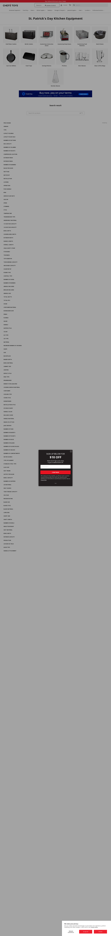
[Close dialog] (71, 451)
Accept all (85, 931)
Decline (100, 931)
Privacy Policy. (94, 927)
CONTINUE (55, 472)
